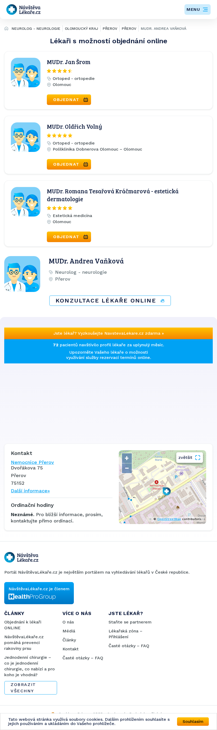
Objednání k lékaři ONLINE (22, 624)
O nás (68, 622)
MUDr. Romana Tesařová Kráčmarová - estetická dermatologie (113, 195)
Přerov (110, 28)
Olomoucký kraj (81, 28)
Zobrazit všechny (23, 687)
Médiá (68, 630)
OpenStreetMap (169, 519)
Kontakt (70, 648)
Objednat (66, 99)
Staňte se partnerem (130, 622)
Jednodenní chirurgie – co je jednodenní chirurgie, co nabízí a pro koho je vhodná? (29, 666)
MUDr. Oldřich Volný (74, 126)
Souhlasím (193, 721)
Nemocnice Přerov (32, 462)
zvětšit (185, 457)
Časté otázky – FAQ (82, 657)
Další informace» (30, 490)
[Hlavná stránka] (6, 29)
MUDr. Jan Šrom (69, 62)
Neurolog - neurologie (36, 28)
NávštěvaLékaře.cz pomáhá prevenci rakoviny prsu (24, 642)
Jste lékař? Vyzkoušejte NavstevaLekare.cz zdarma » (108, 333)
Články (69, 639)
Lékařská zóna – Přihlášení (125, 633)
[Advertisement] (108, 400)
